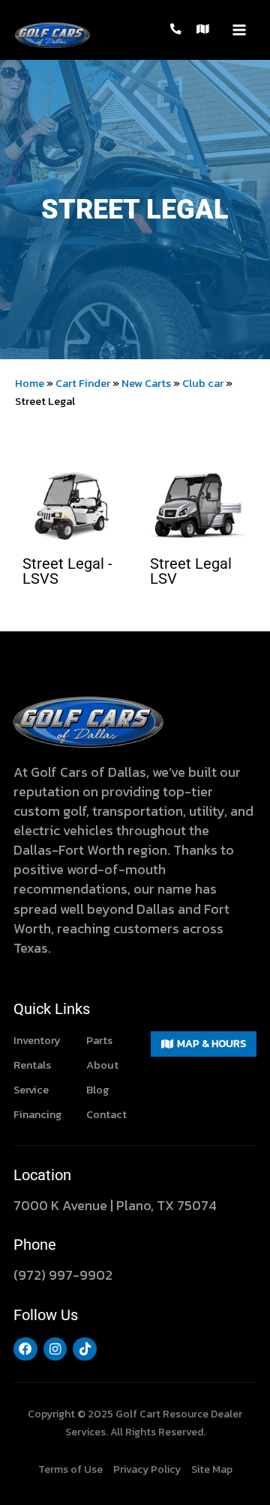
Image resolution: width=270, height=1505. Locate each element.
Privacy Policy (147, 1469)
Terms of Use (70, 1469)
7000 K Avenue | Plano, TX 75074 (115, 1205)
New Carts (146, 383)
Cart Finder (83, 383)
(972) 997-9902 (63, 1275)
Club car (203, 383)
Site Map (211, 1469)
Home (29, 383)
